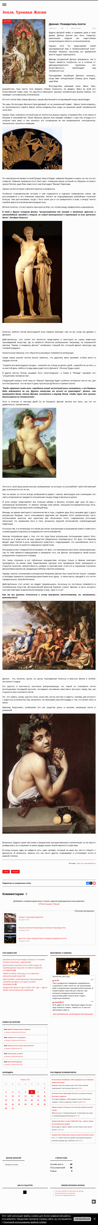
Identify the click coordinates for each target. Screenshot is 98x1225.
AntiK (80, 1140)
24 (13, 1104)
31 (13, 1108)
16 (6, 1100)
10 (13, 1096)
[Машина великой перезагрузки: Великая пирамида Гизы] (10, 933)
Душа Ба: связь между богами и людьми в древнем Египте (43, 938)
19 (25, 1100)
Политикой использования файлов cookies (24, 1222)
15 (45, 1096)
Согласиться (82, 1219)
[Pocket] (94, 883)
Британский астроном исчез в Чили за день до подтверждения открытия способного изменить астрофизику (23, 967)
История (15, 871)
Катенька (23, 1032)
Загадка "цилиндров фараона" (31, 917)
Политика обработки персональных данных (69, 1191)
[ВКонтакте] (87, 883)
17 (13, 1100)
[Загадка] (10, 922)
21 (38, 1100)
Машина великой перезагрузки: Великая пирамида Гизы (42, 928)
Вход (56, 904)
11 (19, 1096)
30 (6, 1108)
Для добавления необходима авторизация (73, 1014)
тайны (6, 871)
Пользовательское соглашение (65, 1193)
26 (25, 1104)
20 (32, 1100)
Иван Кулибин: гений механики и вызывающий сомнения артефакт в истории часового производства (22, 981)
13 (32, 1096)
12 (25, 1096)
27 (32, 1104)
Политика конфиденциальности (65, 1195)
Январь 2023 (25, 1079)
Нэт (21, 1048)
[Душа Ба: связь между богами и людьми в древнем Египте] (10, 943)
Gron (79, 1088)
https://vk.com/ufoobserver (86, 863)
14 (38, 1096)
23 (6, 1104)
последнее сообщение (11, 1032)
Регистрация (46, 904)
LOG (21, 1064)
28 (38, 1104)
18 (19, 1100)
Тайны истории (76, 28)
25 (19, 1104)
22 (45, 1100)
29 (45, 1104)
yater (21, 1056)
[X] (90, 883)
